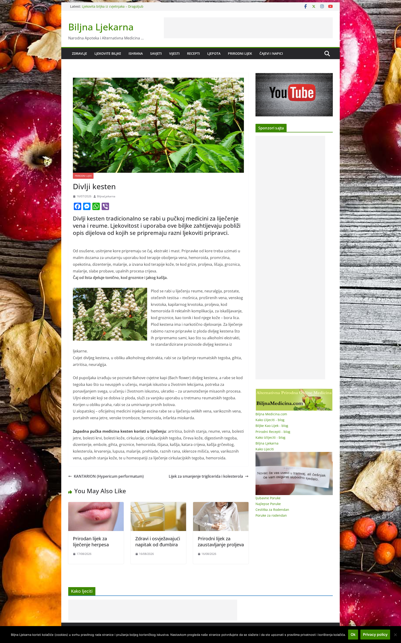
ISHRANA (136, 53)
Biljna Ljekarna (101, 26)
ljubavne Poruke (268, 498)
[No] (395, 634)
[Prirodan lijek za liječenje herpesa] (96, 505)
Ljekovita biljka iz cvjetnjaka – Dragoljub (112, 6)
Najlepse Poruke (268, 504)
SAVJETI (156, 53)
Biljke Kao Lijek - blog (271, 425)
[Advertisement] (248, 27)
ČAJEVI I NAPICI (271, 53)
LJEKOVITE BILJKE (107, 53)
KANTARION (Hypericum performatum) (109, 476)
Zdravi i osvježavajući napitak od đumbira (157, 541)
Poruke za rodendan (271, 515)
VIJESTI (174, 53)
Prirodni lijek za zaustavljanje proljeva (221, 541)
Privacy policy (375, 634)
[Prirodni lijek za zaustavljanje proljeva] (221, 505)
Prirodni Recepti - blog (272, 431)
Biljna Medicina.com (271, 414)
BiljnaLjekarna (106, 196)
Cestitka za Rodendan (272, 509)
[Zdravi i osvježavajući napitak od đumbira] (158, 505)
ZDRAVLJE (79, 53)
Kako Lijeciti (264, 449)
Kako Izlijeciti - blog (270, 437)
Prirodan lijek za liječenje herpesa (91, 541)
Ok (353, 634)
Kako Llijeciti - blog (270, 420)
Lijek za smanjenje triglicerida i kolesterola (206, 476)
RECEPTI (193, 53)
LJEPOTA (213, 53)
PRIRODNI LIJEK (240, 53)
